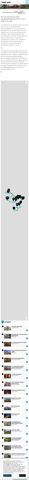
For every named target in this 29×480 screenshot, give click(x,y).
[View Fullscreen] (26, 82)
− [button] (26, 319)
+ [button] (26, 317)
